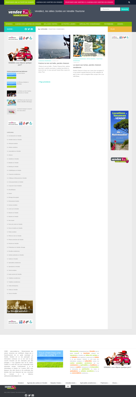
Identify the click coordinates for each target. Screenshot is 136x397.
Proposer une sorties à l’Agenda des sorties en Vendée (89, 2)
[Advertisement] (120, 76)
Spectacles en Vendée (14, 266)
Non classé (11, 220)
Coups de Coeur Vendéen (15, 185)
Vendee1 (9, 24)
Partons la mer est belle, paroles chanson (53, 63)
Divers (120, 24)
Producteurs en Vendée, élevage (17, 247)
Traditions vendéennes (14, 278)
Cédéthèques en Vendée (15, 170)
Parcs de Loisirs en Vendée (15, 224)
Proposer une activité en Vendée (19, 2)
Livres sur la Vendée (14, 209)
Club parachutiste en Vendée (16, 182)
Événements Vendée (14, 201)
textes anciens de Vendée (15, 274)
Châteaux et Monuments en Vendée (18, 178)
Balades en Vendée (14, 162)
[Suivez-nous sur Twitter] (29, 29)
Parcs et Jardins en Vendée (15, 228)
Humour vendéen (13, 205)
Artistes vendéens (13, 147)
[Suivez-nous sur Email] (32, 29)
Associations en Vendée (15, 151)
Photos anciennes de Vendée (16, 239)
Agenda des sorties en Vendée (28, 24)
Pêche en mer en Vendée (15, 235)
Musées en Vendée (13, 216)
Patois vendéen (91, 58)
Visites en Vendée (13, 289)
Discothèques (12, 189)
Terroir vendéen (13, 270)
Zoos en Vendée (13, 293)
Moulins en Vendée (13, 212)
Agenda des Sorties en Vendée (49, 2)
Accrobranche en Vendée (15, 136)
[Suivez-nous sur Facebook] (26, 29)
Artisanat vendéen (13, 143)
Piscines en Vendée (14, 243)
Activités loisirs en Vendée (15, 139)
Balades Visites (50, 24)
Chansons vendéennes (44, 60)
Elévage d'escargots (14, 197)
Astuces (11, 155)
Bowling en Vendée (13, 166)
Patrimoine (108, 24)
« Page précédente (44, 82)
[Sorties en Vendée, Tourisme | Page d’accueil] (20, 13)
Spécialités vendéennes (89, 24)
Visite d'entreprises (13, 285)
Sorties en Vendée (13, 259)
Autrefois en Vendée (14, 159)
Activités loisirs (68, 24)
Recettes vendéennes (14, 251)
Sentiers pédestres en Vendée (16, 255)
